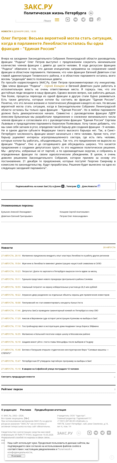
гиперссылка (17, 426)
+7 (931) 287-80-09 (66, 421)
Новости (6, 31)
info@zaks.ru (81, 421)
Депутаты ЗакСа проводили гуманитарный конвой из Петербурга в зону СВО (60, 310)
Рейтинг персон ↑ (58, 389)
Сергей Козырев (54, 86)
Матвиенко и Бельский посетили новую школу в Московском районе (56, 334)
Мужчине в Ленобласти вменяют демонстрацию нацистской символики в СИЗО (61, 263)
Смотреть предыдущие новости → (58, 376)
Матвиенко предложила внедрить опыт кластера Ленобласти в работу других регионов (65, 255)
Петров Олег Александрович (74, 216)
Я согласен (16, 456)
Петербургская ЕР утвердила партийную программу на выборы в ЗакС (57, 361)
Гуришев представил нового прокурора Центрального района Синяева (57, 279)
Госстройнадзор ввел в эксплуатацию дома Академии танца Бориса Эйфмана (60, 326)
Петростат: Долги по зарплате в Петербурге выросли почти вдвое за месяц (59, 271)
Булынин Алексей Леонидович (16, 211)
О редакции (9, 409)
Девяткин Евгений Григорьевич (17, 216)
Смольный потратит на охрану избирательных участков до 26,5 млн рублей (59, 287)
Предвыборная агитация (50, 409)
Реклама (25, 409)
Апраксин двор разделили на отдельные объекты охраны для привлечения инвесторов (65, 294)
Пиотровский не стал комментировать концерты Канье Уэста (52, 302)
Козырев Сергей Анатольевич (74, 211)
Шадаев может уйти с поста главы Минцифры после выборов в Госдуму (57, 342)
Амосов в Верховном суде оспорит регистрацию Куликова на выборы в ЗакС (60, 318)
